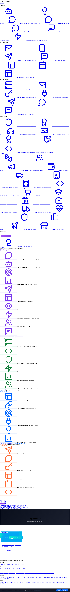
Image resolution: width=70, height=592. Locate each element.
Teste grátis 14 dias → (19, 336)
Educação (48, 577)
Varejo (8, 578)
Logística (59, 577)
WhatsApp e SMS (22, 568)
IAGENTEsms (20, 248)
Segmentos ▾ (2, 153)
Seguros (65, 577)
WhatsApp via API (50, 573)
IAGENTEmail (14, 248)
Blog (4, 497)
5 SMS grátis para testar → (20, 496)
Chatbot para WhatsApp (4, 573)
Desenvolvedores (39, 577)
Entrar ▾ (1, 498)
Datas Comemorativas (32, 582)
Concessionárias (23, 577)
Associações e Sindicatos (12, 577)
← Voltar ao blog (3, 528)
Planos (1, 497)
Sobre (6, 497)
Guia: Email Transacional (13, 582)
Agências (6, 577)
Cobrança (18, 577)
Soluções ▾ (2, 3)
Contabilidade (33, 577)
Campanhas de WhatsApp (37, 573)
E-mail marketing (10, 568)
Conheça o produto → (4, 250)
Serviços (1, 578)
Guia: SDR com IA (5, 582)
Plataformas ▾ (2, 247)
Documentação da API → (9, 336)
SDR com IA (44, 573)
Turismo (5, 578)
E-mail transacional (3, 568)
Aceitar (59, 590)
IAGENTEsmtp (8, 248)
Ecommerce (44, 577)
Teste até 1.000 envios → (19, 389)
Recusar (64, 590)
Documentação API (39, 582)
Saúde (63, 577)
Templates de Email (24, 582)
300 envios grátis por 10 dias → (20, 443)
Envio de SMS (16, 568)
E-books (19, 582)
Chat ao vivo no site (29, 573)
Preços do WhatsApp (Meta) (52, 582)
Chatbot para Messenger (21, 573)
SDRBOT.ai (3, 248)
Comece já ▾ (2, 503)
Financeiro (52, 577)
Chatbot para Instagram (13, 573)
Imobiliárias (56, 577)
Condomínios (28, 577)
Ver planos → (2, 336)
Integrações (45, 582)
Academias (2, 577)
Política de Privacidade (37, 590)
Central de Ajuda (60, 582)
